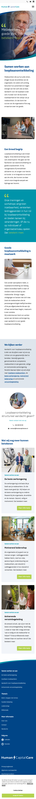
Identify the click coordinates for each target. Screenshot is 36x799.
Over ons (4, 721)
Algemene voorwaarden (9, 770)
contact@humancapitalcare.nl (30, 1)
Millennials (4, 710)
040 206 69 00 (27, 1)
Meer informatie (24, 508)
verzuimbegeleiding (11, 382)
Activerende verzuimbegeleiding (11, 687)
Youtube (7, 744)
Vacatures (4, 729)
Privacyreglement (7, 766)
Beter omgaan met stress (9, 698)
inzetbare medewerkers (16, 373)
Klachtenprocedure (7, 774)
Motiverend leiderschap (16, 548)
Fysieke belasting (6, 702)
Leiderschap (5, 706)
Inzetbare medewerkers (9, 679)
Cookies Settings (18, 790)
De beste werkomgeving (15, 479)
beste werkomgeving (11, 376)
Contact (4, 725)
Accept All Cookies (18, 795)
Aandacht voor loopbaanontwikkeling (13, 683)
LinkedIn (34, 1)
